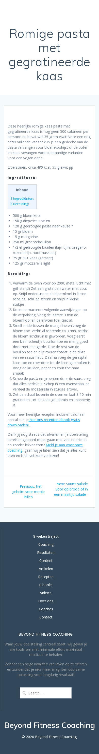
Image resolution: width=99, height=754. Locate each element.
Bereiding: (19, 203)
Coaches (46, 609)
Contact (45, 617)
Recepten (46, 576)
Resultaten (46, 552)
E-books (46, 584)
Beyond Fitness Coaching (27, 9)
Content (46, 560)
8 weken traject (46, 536)
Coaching (46, 544)
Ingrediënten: (22, 198)
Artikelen (46, 568)
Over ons (45, 601)
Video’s (46, 592)
